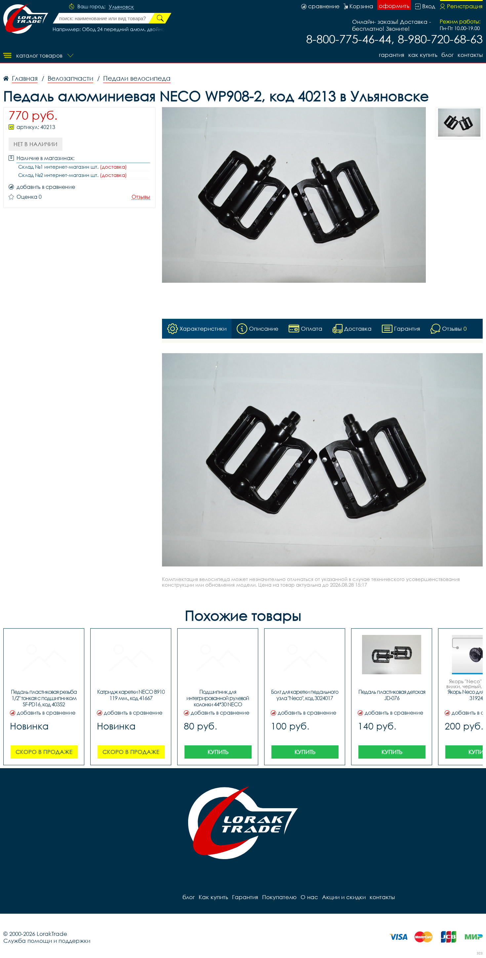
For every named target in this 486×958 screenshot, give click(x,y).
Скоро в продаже (44, 751)
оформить (394, 5)
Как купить (422, 54)
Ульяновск (121, 7)
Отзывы (141, 197)
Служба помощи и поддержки (46, 940)
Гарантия (391, 54)
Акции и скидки (344, 897)
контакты (470, 54)
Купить (218, 751)
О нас (309, 897)
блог (447, 54)
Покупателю (279, 897)
